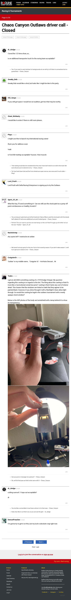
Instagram (53, 592)
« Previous (28, 542)
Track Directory (10, 578)
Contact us (9, 587)
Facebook (44, 592)
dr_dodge (47, 512)
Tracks (48, 2)
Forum (18, 2)
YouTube (61, 592)
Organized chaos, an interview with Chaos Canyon (29, 574)
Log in (20, 554)
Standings (34, 2)
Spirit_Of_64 (26, 225)
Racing (42, 2)
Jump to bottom (34, 37)
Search (8, 584)
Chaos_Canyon (24, 71)
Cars (54, 2)
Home (8, 570)
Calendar (25, 2)
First (33, 547)
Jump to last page (21, 37)
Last (37, 547)
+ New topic (20, 4)
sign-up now (48, 554)
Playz (13, 173)
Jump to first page (8, 37)
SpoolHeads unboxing (27, 570)
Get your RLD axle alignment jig (29, 577)
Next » (41, 542)
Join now (8, 590)
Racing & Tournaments (12, 11)
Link (66, 64)
